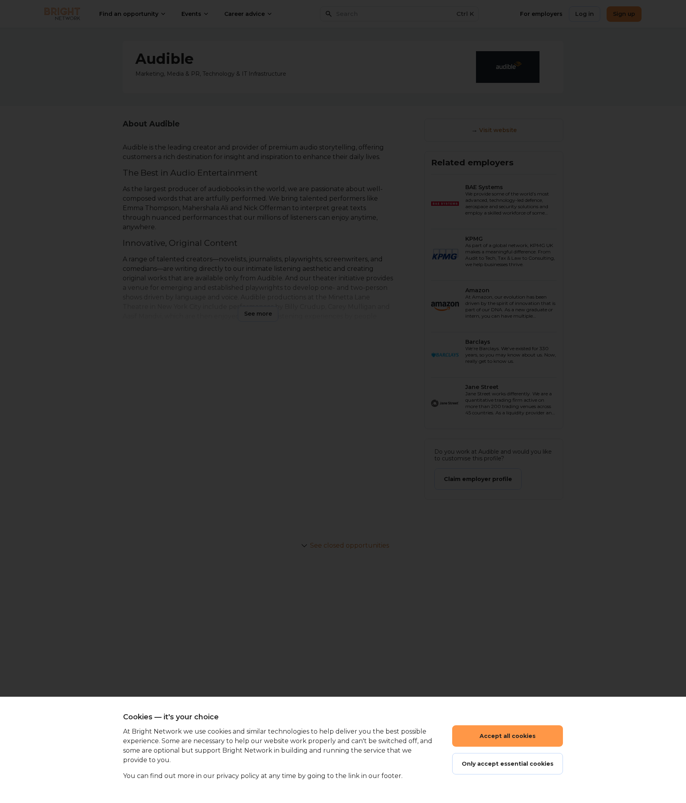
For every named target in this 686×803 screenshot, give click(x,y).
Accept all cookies (508, 736)
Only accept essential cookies (507, 763)
